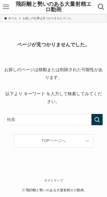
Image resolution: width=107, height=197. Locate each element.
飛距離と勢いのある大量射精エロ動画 (54, 6)
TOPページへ (53, 141)
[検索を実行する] (97, 119)
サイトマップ (53, 180)
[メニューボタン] (6, 7)
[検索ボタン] (101, 7)
